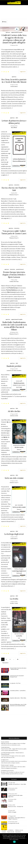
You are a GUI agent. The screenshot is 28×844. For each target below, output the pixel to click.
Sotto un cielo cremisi (14, 478)
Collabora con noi (19, 830)
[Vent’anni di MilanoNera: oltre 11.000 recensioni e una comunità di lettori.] (5, 708)
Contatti (4, 831)
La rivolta (14, 599)
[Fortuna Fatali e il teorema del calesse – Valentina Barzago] (5, 670)
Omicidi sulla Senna (5, 747)
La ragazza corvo (4, 759)
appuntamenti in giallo (16, 32)
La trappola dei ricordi (13, 823)
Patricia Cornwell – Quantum (7, 765)
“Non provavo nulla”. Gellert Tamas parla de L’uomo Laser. (14, 232)
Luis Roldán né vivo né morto (7, 770)
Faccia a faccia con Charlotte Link (14, 189)
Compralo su (16, 165)
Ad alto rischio (14, 411)
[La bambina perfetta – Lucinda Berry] (5, 693)
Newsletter (18, 831)
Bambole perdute (14, 366)
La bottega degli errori (14, 534)
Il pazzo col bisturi (5, 741)
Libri (17, 117)
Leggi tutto (23, 71)
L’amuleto (10, 801)
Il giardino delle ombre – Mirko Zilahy (18, 698)
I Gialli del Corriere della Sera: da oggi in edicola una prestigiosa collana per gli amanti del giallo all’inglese (14, 39)
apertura (8, 32)
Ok (14, 841)
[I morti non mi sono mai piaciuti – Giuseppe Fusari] (5, 678)
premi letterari (20, 269)
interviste (16, 185)
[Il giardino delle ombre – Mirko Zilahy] (5, 700)
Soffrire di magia (12, 812)
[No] (26, 838)
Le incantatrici (11, 789)
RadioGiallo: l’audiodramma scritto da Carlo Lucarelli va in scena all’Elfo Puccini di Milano (14, 326)
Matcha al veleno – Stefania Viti (15, 806)
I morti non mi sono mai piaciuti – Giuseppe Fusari (17, 676)
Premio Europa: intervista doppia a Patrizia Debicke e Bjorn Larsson (13, 274)
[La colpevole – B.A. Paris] (5, 685)
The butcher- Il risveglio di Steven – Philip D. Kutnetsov (16, 818)
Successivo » (6, 662)
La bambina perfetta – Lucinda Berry (18, 690)
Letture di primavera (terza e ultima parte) (14, 121)
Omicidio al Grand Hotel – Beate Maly (17, 784)
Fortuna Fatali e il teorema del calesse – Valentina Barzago (18, 668)
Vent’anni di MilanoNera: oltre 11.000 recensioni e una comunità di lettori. (18, 705)
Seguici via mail (10, 831)
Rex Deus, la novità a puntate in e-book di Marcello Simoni (13, 80)
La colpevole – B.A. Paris (15, 683)
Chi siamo (4, 830)
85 (17, 659)
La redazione (10, 830)
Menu (4, 21)
